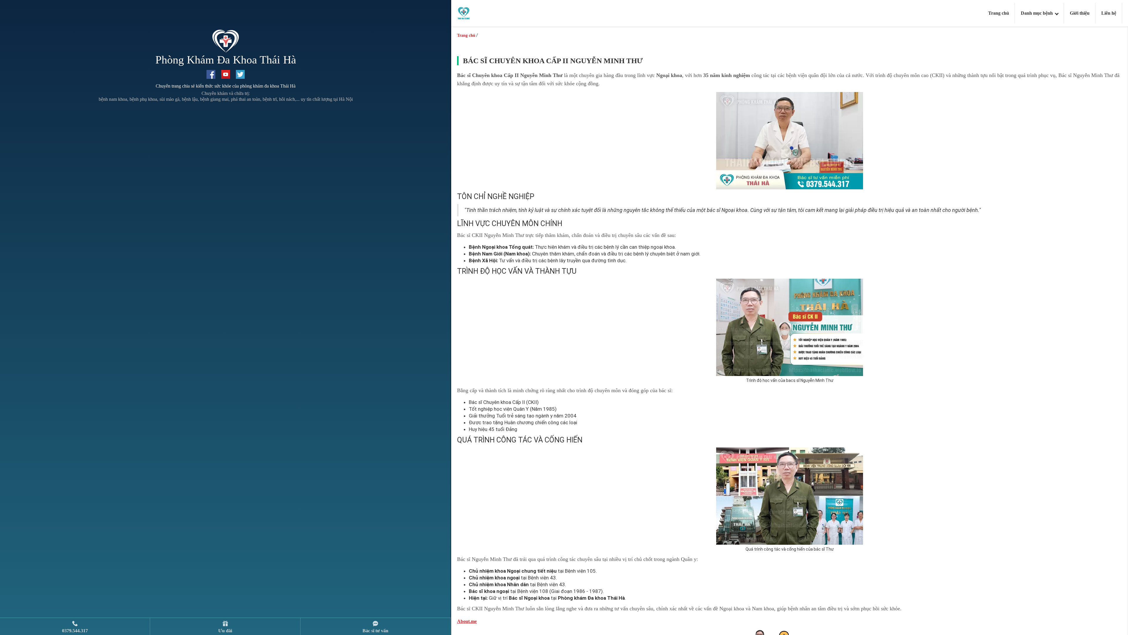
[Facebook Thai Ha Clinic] (211, 74)
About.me (467, 621)
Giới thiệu (1080, 13)
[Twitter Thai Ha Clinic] (240, 74)
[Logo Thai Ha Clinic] (463, 12)
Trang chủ (998, 13)
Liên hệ (1108, 13)
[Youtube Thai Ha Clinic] (225, 74)
